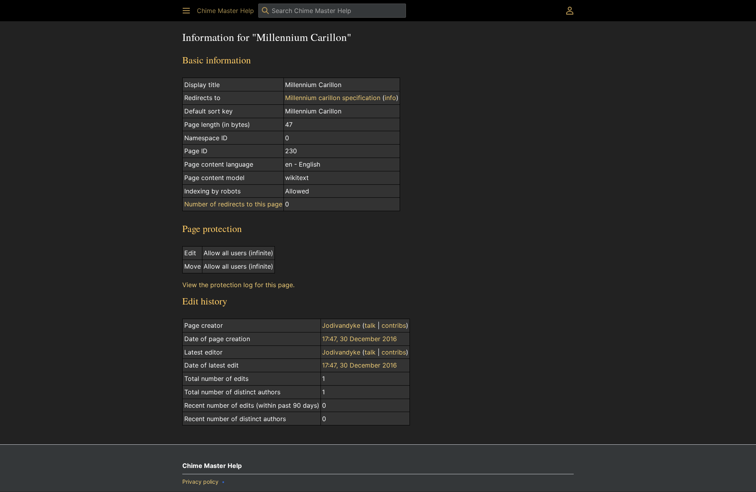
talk (370, 325)
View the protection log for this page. (238, 285)
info (390, 98)
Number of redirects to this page (233, 204)
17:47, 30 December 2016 (359, 339)
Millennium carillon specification (332, 98)
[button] (186, 10)
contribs (394, 325)
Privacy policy (200, 481)
